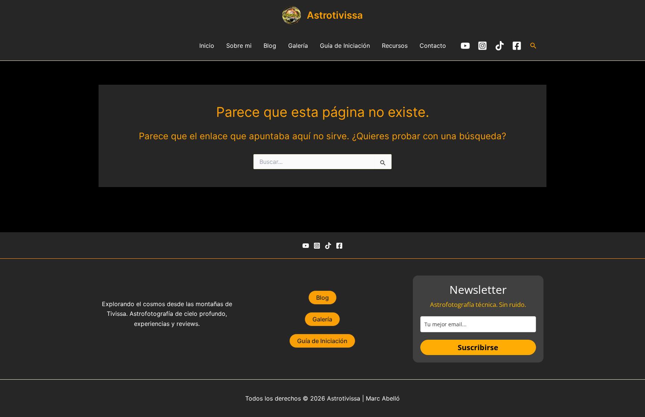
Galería (298, 45)
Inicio (206, 45)
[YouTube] (465, 46)
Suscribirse (478, 347)
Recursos (395, 45)
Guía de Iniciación (345, 45)
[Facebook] (517, 46)
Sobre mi (239, 45)
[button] (533, 45)
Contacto (433, 45)
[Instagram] (482, 46)
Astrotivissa (335, 15)
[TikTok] (499, 46)
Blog (270, 45)
